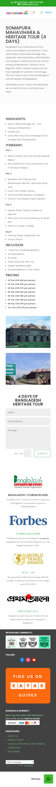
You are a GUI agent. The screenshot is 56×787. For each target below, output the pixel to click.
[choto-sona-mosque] (28, 347)
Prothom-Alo (28, 611)
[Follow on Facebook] (22, 659)
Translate (28, 765)
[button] (48, 778)
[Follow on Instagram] (28, 659)
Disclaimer (14, 751)
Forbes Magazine (28, 534)
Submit (42, 453)
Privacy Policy (16, 739)
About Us (13, 736)
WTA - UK (28, 572)
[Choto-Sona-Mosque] (28, 384)
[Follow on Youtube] (34, 659)
